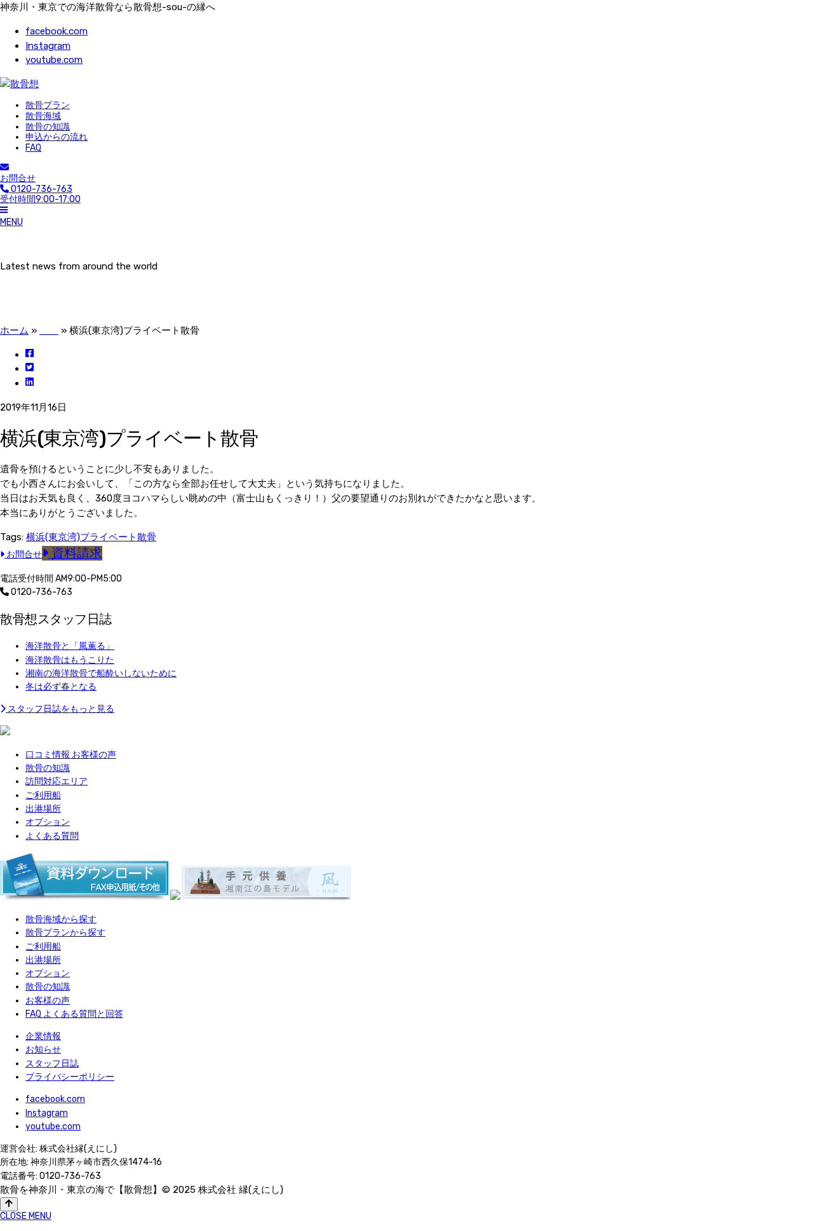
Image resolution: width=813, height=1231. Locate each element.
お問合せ (18, 178)
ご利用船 (43, 795)
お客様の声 (47, 1000)
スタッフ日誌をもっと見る (60, 709)
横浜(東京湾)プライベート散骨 (91, 537)
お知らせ (43, 1049)
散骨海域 (43, 116)
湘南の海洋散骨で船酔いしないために (101, 673)
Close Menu (25, 1216)
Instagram (48, 45)
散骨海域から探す (61, 919)
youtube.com (54, 59)
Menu (11, 222)
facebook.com (56, 31)
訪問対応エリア (56, 781)
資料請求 (75, 553)
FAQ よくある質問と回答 (74, 1014)
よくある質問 (52, 836)
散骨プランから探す (65, 932)
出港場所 (43, 808)
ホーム (14, 330)
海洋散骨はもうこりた (69, 660)
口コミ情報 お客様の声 (70, 754)
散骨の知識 (47, 126)
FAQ (33, 147)
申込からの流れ (56, 137)
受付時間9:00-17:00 (40, 194)
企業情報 (43, 1036)
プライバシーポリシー (69, 1076)
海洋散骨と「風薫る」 (69, 646)
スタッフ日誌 (52, 1063)
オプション (47, 822)
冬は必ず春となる (61, 686)
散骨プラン (47, 105)
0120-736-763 (40, 592)
